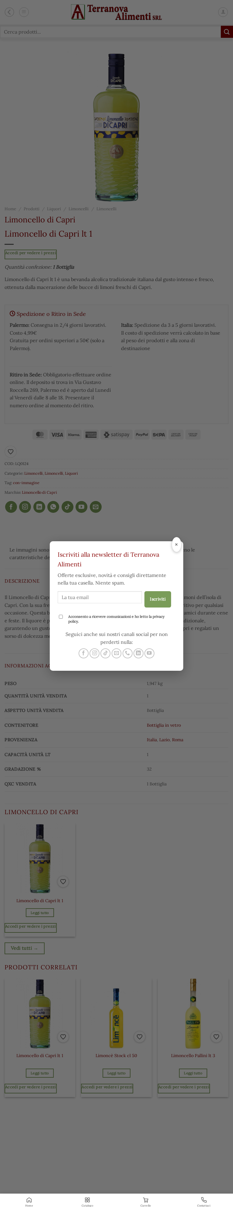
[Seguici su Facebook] (84, 653)
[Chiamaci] (128, 653)
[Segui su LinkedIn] (138, 653)
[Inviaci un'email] (117, 653)
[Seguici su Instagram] (94, 653)
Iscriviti (158, 599)
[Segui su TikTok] (105, 653)
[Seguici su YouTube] (149, 653)
